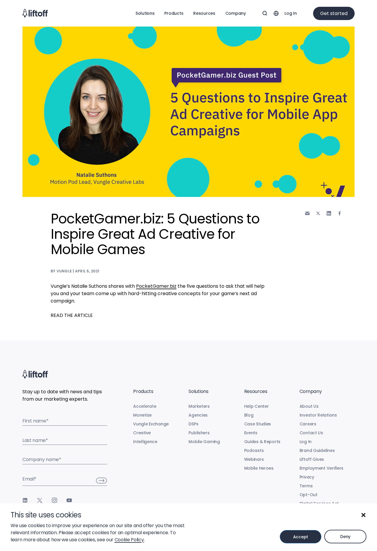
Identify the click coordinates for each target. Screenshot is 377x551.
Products (173, 13)
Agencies (198, 415)
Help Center (256, 406)
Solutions (144, 13)
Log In (291, 13)
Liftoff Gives (312, 459)
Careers (308, 424)
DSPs (193, 424)
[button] (363, 515)
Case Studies (257, 424)
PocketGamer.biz (156, 286)
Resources (204, 13)
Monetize (142, 415)
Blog (249, 415)
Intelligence (145, 442)
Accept (300, 537)
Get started (334, 13)
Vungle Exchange (151, 424)
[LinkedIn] (25, 500)
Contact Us (311, 433)
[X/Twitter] (39, 500)
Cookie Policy (129, 539)
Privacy (307, 477)
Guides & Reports (262, 442)
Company (235, 13)
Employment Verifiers (321, 468)
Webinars (254, 459)
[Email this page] (307, 213)
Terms (306, 486)
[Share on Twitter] (318, 213)
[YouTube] (69, 500)
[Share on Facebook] (339, 213)
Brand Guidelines (317, 450)
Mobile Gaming (204, 442)
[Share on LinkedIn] (329, 213)
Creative (142, 433)
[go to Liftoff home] (35, 13)
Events (250, 433)
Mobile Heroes (259, 468)
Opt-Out (309, 495)
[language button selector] (276, 13)
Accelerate (144, 406)
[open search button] (264, 13)
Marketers (198, 406)
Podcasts (254, 450)
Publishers (198, 433)
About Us (309, 406)
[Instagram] (54, 500)
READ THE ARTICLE (72, 315)
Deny (345, 537)
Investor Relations (318, 415)
